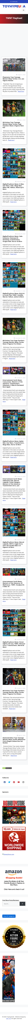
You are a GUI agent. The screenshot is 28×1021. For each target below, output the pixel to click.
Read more (21, 91)
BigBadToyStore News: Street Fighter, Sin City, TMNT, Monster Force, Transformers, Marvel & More (14, 644)
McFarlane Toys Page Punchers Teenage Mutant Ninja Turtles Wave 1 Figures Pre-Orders (13, 692)
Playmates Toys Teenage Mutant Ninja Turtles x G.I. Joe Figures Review (13, 78)
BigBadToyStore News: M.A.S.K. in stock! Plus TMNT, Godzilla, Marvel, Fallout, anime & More (14, 295)
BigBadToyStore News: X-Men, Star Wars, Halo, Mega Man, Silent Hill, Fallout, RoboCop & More (13, 186)
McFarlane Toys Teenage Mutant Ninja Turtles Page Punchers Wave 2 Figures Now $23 (13, 124)
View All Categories (9, 916)
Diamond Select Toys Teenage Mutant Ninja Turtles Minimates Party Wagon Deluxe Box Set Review (14, 740)
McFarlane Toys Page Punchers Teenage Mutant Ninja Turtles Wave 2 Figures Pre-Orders (13, 342)
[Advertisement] (14, 39)
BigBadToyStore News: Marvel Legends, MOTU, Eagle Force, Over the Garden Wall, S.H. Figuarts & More (13, 544)
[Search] (22, 904)
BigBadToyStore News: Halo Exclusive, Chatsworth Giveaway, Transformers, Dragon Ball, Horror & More (12, 238)
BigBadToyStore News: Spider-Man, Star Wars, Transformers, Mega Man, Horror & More (13, 442)
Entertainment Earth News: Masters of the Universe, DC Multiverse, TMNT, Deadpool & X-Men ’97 (13, 584)
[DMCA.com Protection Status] (7, 768)
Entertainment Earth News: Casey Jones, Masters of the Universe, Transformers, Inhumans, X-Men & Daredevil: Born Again (13, 383)
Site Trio (8, 1018)
